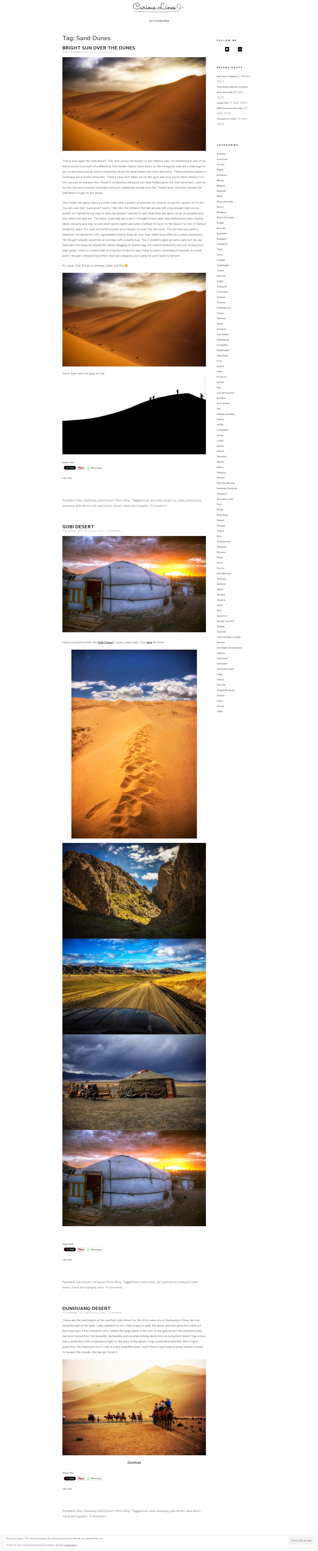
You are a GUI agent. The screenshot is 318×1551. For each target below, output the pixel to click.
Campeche (222, 244)
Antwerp (221, 153)
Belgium (221, 185)
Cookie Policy (70, 1545)
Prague (220, 530)
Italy (219, 387)
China (79, 500)
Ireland (220, 382)
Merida (220, 461)
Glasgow (221, 329)
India (219, 371)
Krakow (220, 419)
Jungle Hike (222, 102)
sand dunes (104, 506)
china (181, 500)
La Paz (220, 424)
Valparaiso (222, 658)
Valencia (221, 653)
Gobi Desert (106, 500)
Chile (219, 249)
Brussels (221, 228)
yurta (100, 1287)
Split (219, 610)
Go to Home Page (159, 21)
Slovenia (221, 600)
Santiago (221, 578)
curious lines (193, 500)
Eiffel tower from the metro (230, 108)
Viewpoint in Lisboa (226, 118)
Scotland (221, 583)
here (149, 642)
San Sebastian (224, 573)
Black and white (225, 201)
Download (134, 1462)
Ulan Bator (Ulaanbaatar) (229, 647)
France (220, 313)
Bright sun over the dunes (98, 48)
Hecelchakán (223, 350)
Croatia (220, 270)
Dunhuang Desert (86, 1308)
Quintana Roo (224, 541)
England (221, 297)
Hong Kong (222, 355)
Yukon (220, 700)
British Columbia (225, 217)
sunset (117, 506)
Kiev (219, 408)
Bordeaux (221, 212)
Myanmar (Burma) (226, 483)
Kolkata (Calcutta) (225, 414)
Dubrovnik (222, 286)
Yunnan (220, 706)
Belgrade (221, 190)
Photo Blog (122, 500)
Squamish (222, 615)
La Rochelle (222, 429)
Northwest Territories (227, 488)
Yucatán (221, 695)
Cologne (221, 260)
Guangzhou (222, 344)
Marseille (221, 456)
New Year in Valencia (227, 76)
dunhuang (68, 506)
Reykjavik (221, 546)
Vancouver (222, 663)
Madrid (220, 451)
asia (136, 1282)
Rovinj (220, 562)
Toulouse (221, 631)
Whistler (221, 684)
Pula (219, 536)
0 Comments (106, 52)
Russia (220, 568)
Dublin (220, 281)
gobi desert (83, 506)
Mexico (220, 467)
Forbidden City (224, 307)
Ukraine (221, 642)
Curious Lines (89, 52)
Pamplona (222, 493)
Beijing (220, 180)
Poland (220, 520)
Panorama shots (225, 499)
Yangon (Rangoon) (226, 690)
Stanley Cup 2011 (226, 621)
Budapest (222, 238)
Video (219, 674)
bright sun (170, 500)
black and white (153, 500)
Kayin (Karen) (223, 403)
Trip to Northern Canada (229, 637)
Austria (220, 164)
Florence (221, 302)
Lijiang (220, 435)
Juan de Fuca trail (225, 392)
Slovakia (221, 594)
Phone (220, 509)
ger (159, 1282)
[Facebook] (227, 49)
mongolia (184, 1282)
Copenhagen (223, 265)
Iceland (220, 366)
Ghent (220, 323)
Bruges (220, 222)
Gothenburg (223, 339)
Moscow (221, 477)
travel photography (135, 506)
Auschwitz (222, 159)
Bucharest (222, 233)
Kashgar (221, 398)
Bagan (220, 169)
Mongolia (99, 1282)
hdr (94, 506)
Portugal (221, 525)
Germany (221, 318)
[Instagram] (240, 49)
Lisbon (220, 440)
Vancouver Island (225, 669)
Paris (219, 504)
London (220, 446)
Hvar (219, 360)
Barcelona (222, 175)
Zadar (220, 711)
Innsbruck (222, 376)
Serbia (220, 589)
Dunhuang (90, 500)
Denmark (221, 275)
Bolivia (220, 206)
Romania (221, 552)
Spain (219, 605)
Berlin (220, 196)
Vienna (220, 679)
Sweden (221, 626)
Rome (219, 557)
